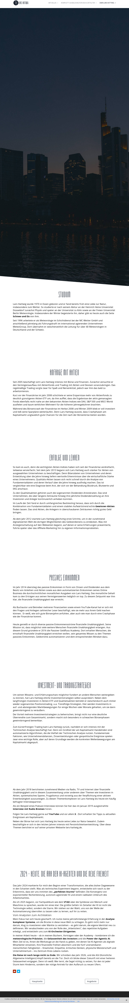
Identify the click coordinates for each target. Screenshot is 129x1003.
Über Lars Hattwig (106, 3)
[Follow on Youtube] (14, 971)
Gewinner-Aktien (105, 506)
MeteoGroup (19, 326)
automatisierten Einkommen (77, 590)
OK (78, 1001)
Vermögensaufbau (27, 384)
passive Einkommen (52, 587)
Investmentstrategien (62, 697)
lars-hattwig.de (74, 827)
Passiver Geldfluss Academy (65, 630)
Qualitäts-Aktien (44, 479)
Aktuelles (52, 3)
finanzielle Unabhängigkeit (36, 599)
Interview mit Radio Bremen (29, 808)
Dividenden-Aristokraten (84, 492)
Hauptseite (37, 981)
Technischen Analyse (24, 729)
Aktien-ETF (41, 398)
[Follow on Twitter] (18, 971)
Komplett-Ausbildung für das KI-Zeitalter (78, 3)
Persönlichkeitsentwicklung (84, 824)
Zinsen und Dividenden (88, 587)
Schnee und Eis (21, 316)
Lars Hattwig (19, 303)
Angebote (91, 981)
